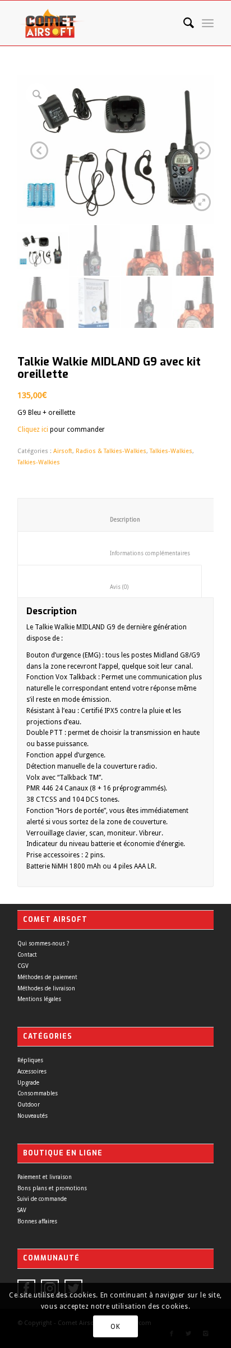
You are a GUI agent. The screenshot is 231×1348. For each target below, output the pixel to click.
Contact (27, 955)
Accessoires (32, 1071)
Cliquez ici (32, 429)
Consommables (37, 1093)
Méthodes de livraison (46, 988)
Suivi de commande (42, 1199)
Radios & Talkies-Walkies (111, 451)
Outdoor (28, 1105)
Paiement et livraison (44, 1177)
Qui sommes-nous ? (43, 943)
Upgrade (28, 1083)
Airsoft (62, 451)
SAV (21, 1210)
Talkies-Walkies (171, 451)
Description (116, 520)
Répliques (30, 1060)
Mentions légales (39, 999)
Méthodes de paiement (47, 977)
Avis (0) (110, 587)
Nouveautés (32, 1116)
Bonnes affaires (37, 1221)
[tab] (116, 515)
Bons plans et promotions (52, 1188)
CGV (23, 966)
